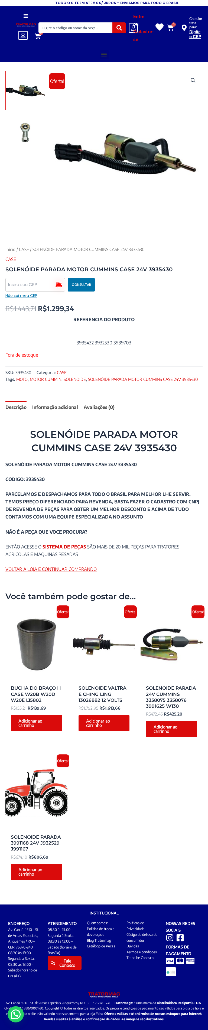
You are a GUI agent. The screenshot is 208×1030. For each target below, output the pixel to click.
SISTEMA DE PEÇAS (64, 547)
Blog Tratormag (99, 940)
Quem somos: (97, 923)
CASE (24, 249)
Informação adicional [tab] (55, 407)
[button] (26, 16)
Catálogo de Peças (101, 946)
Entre (138, 16)
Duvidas (132, 946)
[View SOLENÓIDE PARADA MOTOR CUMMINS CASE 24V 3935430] (25, 91)
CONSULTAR (81, 284)
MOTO (22, 379)
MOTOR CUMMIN (45, 379)
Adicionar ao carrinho (30, 723)
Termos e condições (141, 952)
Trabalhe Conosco (140, 958)
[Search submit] (119, 27)
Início (10, 249)
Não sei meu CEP (21, 295)
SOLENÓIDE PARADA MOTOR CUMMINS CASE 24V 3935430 (143, 379)
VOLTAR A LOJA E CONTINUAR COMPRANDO (51, 569)
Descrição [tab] (16, 407)
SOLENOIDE (75, 379)
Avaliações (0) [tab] (99, 407)
